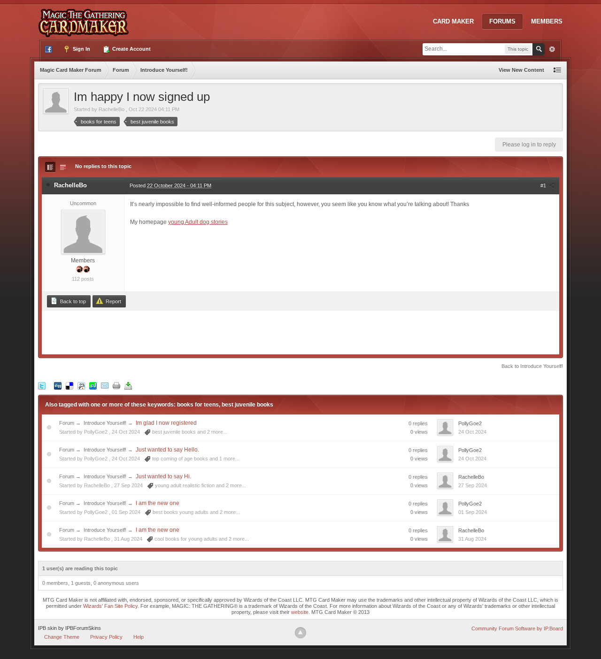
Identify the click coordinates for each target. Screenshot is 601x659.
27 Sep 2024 (472, 485)
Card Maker (453, 21)
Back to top (72, 301)
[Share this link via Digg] (58, 385)
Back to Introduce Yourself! (532, 366)
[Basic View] (63, 167)
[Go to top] (300, 632)
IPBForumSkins (83, 628)
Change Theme (61, 637)
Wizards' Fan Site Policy (110, 606)
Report (112, 301)
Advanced (552, 49)
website (299, 612)
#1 (543, 185)
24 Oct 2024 (472, 432)
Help (138, 637)
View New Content (521, 70)
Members (546, 21)
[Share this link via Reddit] (81, 385)
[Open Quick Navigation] (557, 70)
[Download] (128, 385)
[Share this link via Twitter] (42, 385)
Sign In (80, 49)
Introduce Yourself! (105, 423)
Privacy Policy (106, 637)
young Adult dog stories (198, 222)
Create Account (131, 49)
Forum (66, 423)
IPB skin (47, 628)
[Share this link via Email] (104, 385)
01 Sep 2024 (472, 512)
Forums (502, 21)
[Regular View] (50, 167)
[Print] (116, 385)
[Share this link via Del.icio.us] (69, 385)
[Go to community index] (85, 18)
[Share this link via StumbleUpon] (93, 385)
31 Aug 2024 (472, 539)
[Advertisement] (300, 332)
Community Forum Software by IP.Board (517, 628)
